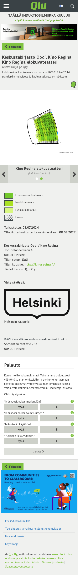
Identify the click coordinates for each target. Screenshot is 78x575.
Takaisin (14, 47)
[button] (72, 401)
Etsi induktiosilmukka (17, 521)
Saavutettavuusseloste (19, 566)
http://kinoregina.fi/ (40, 264)
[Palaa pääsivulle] (39, 6)
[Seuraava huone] (4, 174)
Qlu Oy (13, 554)
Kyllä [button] (21, 407)
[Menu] (6, 6)
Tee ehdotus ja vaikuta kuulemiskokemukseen (33, 528)
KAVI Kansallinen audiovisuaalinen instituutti (35, 339)
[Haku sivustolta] (72, 6)
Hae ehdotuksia (14, 536)
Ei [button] (57, 407)
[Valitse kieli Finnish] (61, 6)
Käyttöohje (12, 544)
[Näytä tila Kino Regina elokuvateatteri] (41, 179)
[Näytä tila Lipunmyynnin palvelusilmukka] (37, 179)
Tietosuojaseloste (52, 562)
